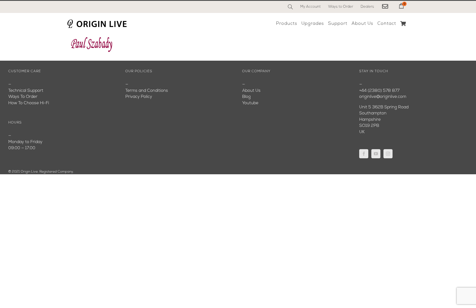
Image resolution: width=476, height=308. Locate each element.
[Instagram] (388, 153)
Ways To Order (22, 97)
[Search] (290, 7)
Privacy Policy (138, 97)
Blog (246, 97)
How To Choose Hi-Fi (28, 103)
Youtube (250, 103)
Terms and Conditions (146, 91)
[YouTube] (375, 153)
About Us (251, 91)
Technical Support (25, 91)
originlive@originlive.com (382, 97)
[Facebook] (363, 153)
